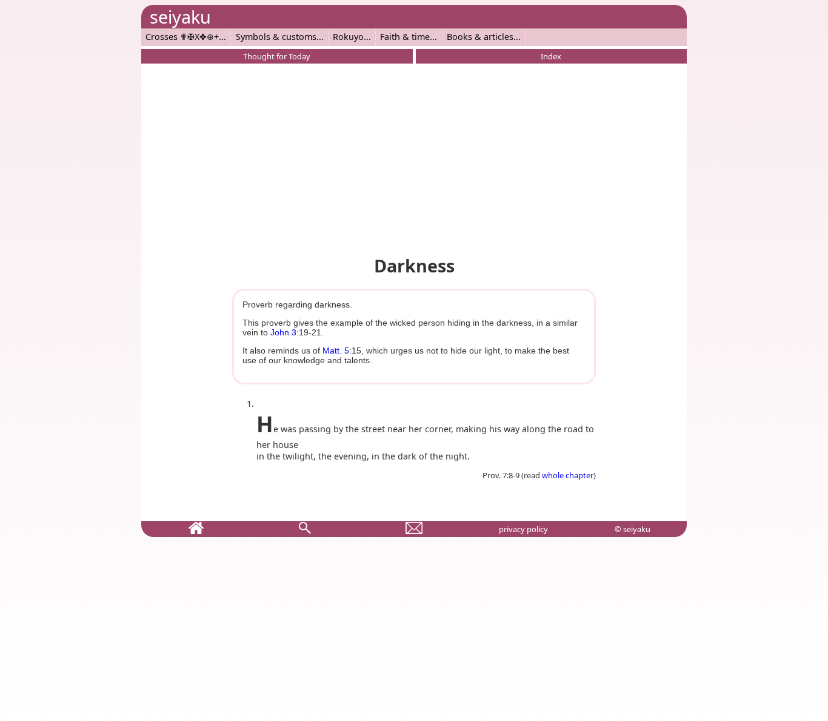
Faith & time (405, 36)
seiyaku (180, 16)
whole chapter (567, 475)
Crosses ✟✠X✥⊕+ (182, 36)
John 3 (283, 332)
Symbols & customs (276, 36)
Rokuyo (348, 36)
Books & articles (480, 36)
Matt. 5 (335, 350)
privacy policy (523, 529)
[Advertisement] (414, 157)
